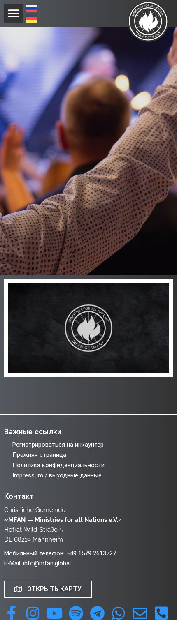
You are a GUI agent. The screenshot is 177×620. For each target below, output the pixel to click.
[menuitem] (31, 9)
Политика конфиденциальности (58, 465)
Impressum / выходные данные (57, 475)
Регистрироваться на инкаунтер (58, 444)
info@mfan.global (47, 563)
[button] (13, 13)
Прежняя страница (39, 455)
